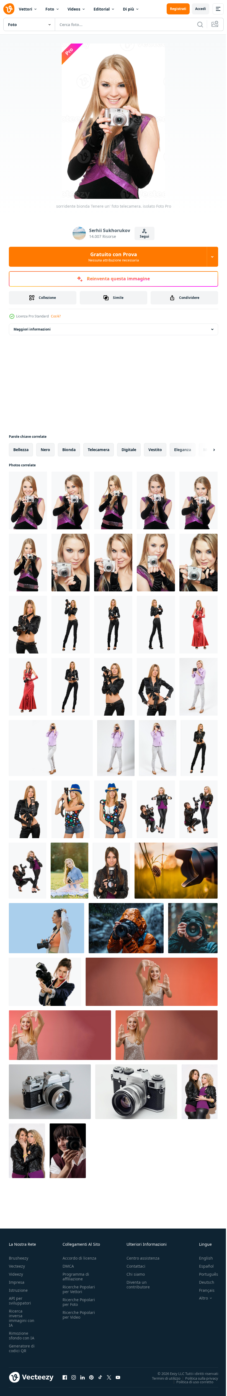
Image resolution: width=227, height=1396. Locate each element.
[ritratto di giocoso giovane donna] (28, 624)
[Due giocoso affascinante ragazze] (27, 1150)
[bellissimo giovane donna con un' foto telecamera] (28, 809)
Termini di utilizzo (162, 1377)
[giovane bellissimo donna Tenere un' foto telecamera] (70, 562)
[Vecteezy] (8, 8)
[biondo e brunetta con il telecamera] (198, 809)
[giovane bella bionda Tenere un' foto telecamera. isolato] (113, 500)
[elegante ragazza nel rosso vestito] (198, 624)
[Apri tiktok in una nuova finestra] (100, 1377)
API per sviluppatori (20, 1301)
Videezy (16, 1274)
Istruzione (18, 1290)
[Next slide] (205, 449)
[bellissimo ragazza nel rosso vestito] (28, 687)
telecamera (98, 449)
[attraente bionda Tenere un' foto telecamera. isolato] (198, 500)
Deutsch (202, 1282)
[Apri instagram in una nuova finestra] (73, 1377)
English (202, 1258)
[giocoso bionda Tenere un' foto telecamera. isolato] (70, 500)
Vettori (25, 9)
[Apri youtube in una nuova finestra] (118, 1377)
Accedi (200, 8)
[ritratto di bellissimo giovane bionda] (113, 809)
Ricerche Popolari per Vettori (79, 1289)
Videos (74, 9)
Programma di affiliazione (76, 1276)
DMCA (68, 1266)
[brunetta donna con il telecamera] (111, 871)
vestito (155, 449)
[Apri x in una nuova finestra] (109, 1377)
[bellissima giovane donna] (70, 687)
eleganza (182, 449)
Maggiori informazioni (32, 329)
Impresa (16, 1282)
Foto (49, 9)
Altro (199, 1298)
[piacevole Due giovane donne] (200, 1091)
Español (202, 1266)
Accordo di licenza (79, 1258)
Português (204, 1274)
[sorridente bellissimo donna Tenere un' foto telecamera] (198, 562)
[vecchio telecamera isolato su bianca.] (50, 1091)
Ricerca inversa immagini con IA (21, 1318)
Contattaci (136, 1266)
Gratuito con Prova (113, 257)
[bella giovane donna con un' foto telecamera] (156, 687)
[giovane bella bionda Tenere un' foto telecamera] (156, 624)
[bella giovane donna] (199, 748)
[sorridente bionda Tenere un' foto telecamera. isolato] (28, 500)
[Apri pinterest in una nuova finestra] (91, 1377)
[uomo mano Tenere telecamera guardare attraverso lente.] (126, 928)
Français (202, 1290)
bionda (69, 449)
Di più (128, 9)
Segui (144, 236)
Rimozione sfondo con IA (21, 1336)
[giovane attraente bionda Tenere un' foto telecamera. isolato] (156, 500)
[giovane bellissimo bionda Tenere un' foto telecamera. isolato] (28, 562)
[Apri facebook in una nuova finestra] (65, 1377)
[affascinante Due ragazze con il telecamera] (156, 809)
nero (45, 449)
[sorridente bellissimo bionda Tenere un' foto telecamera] (113, 562)
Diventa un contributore (138, 1285)
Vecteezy (17, 1266)
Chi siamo (136, 1274)
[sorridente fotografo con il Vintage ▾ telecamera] (68, 1150)
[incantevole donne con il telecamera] (27, 871)
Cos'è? (56, 316)
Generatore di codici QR (22, 1348)
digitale (129, 449)
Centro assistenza (143, 1258)
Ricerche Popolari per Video (79, 1315)
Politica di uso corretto (190, 1381)
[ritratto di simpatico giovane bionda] (70, 809)
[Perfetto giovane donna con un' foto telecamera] (113, 687)
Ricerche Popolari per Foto (79, 1302)
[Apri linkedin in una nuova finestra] (82, 1377)
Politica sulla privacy (197, 1377)
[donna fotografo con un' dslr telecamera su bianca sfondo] (45, 982)
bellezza (21, 449)
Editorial (102, 9)
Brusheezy (18, 1258)
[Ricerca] (200, 24)
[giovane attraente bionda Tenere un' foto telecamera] (70, 624)
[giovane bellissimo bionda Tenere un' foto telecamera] (156, 562)
